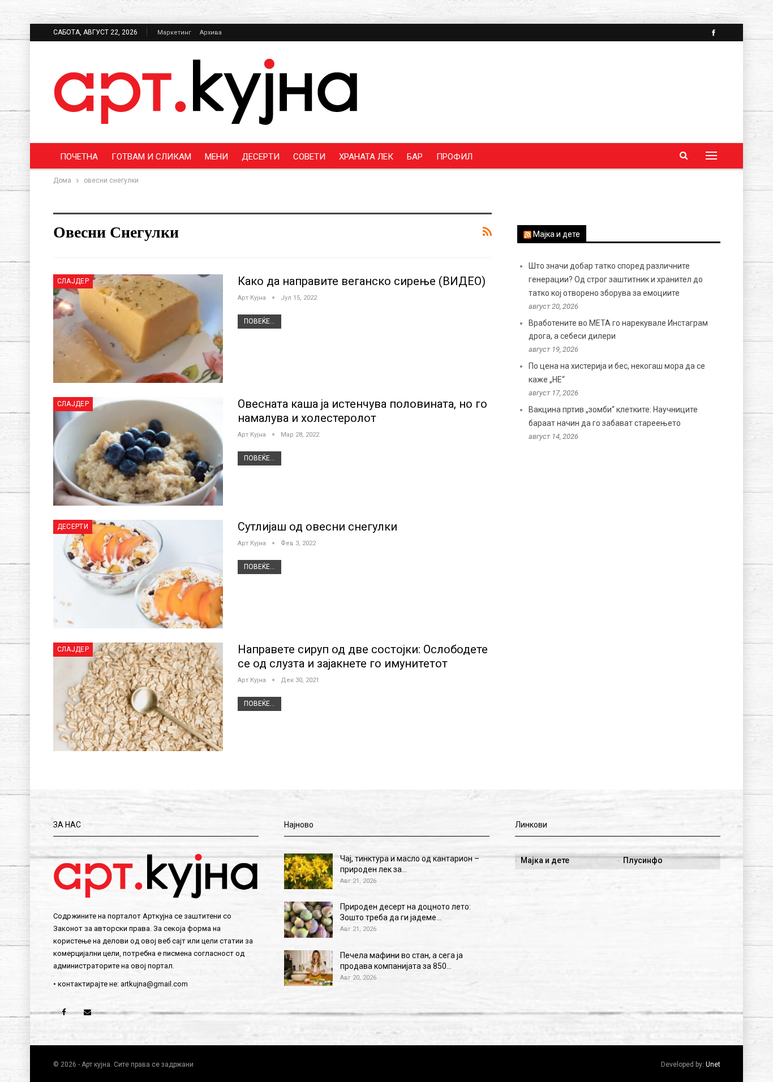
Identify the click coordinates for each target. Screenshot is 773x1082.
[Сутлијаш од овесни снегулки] (138, 574)
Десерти (261, 157)
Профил (454, 157)
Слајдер (73, 281)
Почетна (79, 157)
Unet (713, 1064)
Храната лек (366, 157)
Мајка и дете (556, 234)
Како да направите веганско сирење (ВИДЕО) (362, 281)
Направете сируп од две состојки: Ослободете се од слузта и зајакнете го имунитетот (363, 656)
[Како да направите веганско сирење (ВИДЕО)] (138, 328)
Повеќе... (259, 321)
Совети (309, 157)
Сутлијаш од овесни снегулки (317, 526)
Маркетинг (174, 32)
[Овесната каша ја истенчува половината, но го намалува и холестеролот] (138, 451)
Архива (211, 32)
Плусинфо (643, 860)
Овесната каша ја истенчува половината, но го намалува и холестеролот (362, 411)
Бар (415, 157)
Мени (216, 157)
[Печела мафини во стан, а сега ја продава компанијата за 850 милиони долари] (308, 968)
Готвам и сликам (151, 157)
